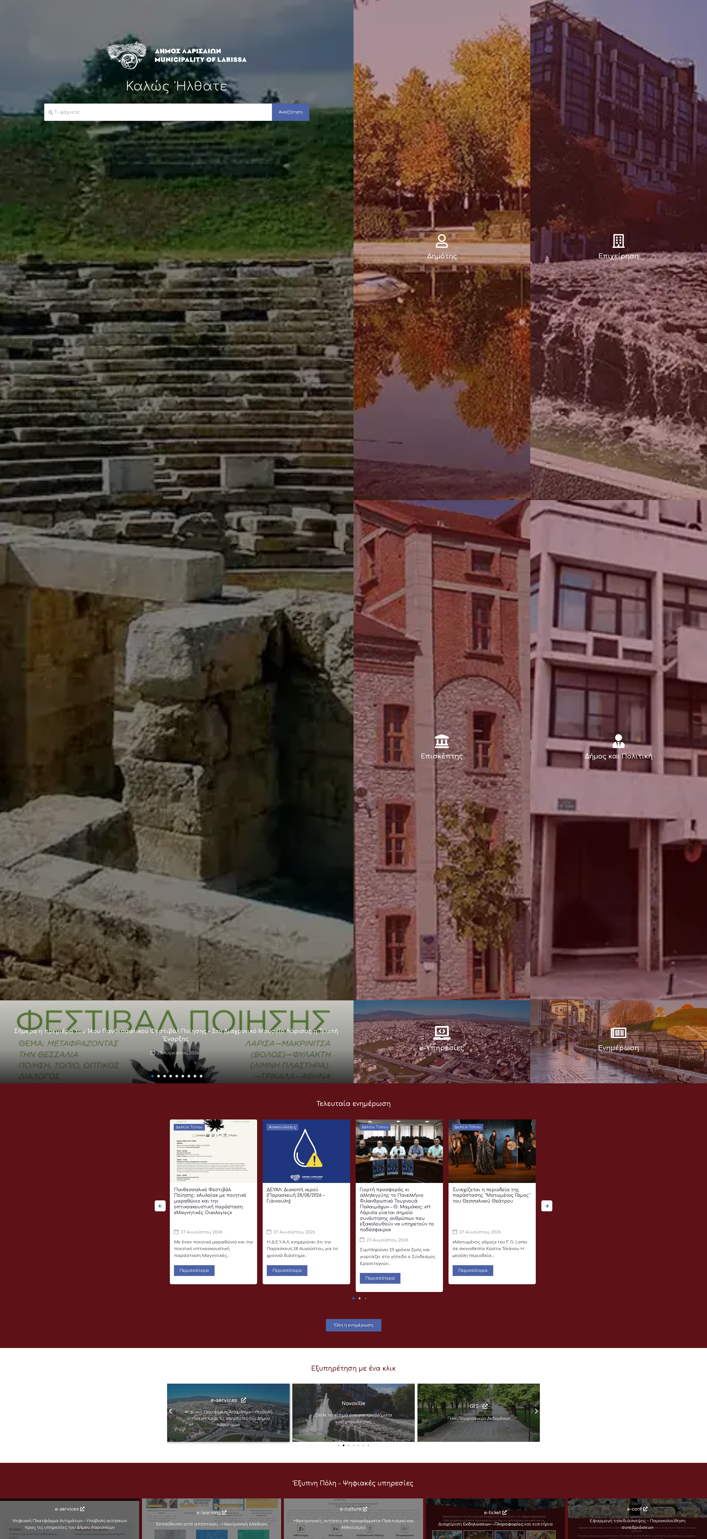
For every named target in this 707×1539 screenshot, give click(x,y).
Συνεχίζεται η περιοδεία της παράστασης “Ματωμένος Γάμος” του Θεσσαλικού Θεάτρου (492, 1195)
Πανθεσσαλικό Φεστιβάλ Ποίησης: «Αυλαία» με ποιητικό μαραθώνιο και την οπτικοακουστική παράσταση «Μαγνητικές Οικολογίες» (210, 1201)
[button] (152, 1076)
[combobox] (158, 112)
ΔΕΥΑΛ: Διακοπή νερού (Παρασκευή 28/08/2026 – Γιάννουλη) (296, 1195)
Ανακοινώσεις (282, 1127)
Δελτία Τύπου (189, 1127)
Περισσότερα (194, 1270)
